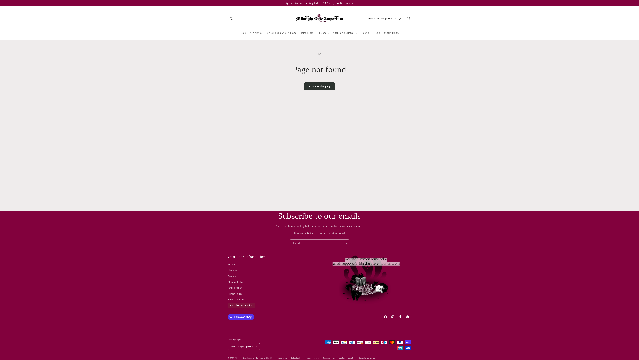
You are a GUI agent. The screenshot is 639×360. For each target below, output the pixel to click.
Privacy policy (282, 358)
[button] (231, 18)
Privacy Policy (235, 293)
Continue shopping (319, 86)
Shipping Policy (235, 282)
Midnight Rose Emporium (245, 358)
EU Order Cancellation (241, 305)
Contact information (347, 358)
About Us (232, 270)
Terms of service (313, 358)
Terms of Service (236, 299)
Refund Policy (235, 288)
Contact (232, 276)
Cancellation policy (367, 358)
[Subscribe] (345, 243)
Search (231, 264)
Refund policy (297, 358)
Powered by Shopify (264, 358)
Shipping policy (329, 358)
